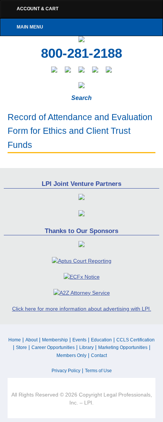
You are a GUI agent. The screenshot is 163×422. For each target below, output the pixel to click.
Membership (55, 340)
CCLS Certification (135, 340)
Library (86, 347)
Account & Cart (37, 8)
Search (81, 98)
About (31, 340)
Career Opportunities (53, 347)
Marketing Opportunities (122, 347)
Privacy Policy (66, 370)
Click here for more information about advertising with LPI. (81, 309)
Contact (99, 355)
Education (101, 340)
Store (21, 347)
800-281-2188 (81, 53)
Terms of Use (98, 370)
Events (79, 340)
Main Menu (30, 27)
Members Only (71, 355)
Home (14, 340)
